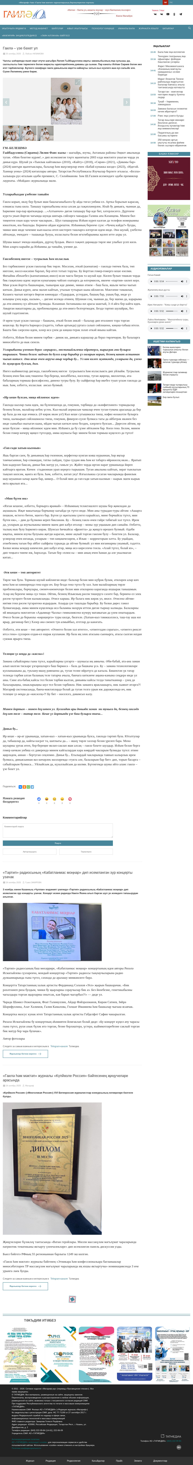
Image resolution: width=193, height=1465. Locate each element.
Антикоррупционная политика (25, 1439)
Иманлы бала (126, 28)
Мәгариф (29, 1085)
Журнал (30, 1461)
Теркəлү (155, 10)
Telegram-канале (59, 1046)
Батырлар (168, 28)
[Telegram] (180, 15)
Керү (162, 10)
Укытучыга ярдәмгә (14, 28)
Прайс (119, 1461)
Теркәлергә (86, 852)
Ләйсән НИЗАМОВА (34, 54)
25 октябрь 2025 (13, 54)
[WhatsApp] (28, 787)
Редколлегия (73, 1461)
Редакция (51, 1461)
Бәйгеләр (57, 28)
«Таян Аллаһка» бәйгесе (55, 35)
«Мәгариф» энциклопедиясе (19, 35)
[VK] (155, 15)
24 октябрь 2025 (13, 882)
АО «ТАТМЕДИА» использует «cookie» (29, 1442)
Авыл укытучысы (77, 28)
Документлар (160, 1461)
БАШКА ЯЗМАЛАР (169, 154)
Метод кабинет (39, 28)
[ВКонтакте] (20, 787)
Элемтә (138, 1461)
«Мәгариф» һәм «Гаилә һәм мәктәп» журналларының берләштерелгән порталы (56, 2)
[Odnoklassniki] (174, 15)
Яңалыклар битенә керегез (23, 1054)
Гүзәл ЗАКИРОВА (33, 882)
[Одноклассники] (24, 787)
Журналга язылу (149, 28)
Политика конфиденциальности (26, 1448)
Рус (171, 2)
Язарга (58, 843)
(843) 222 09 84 (174, 1441)
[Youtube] (168, 15)
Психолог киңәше (103, 28)
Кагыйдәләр (98, 1461)
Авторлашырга (29, 852)
